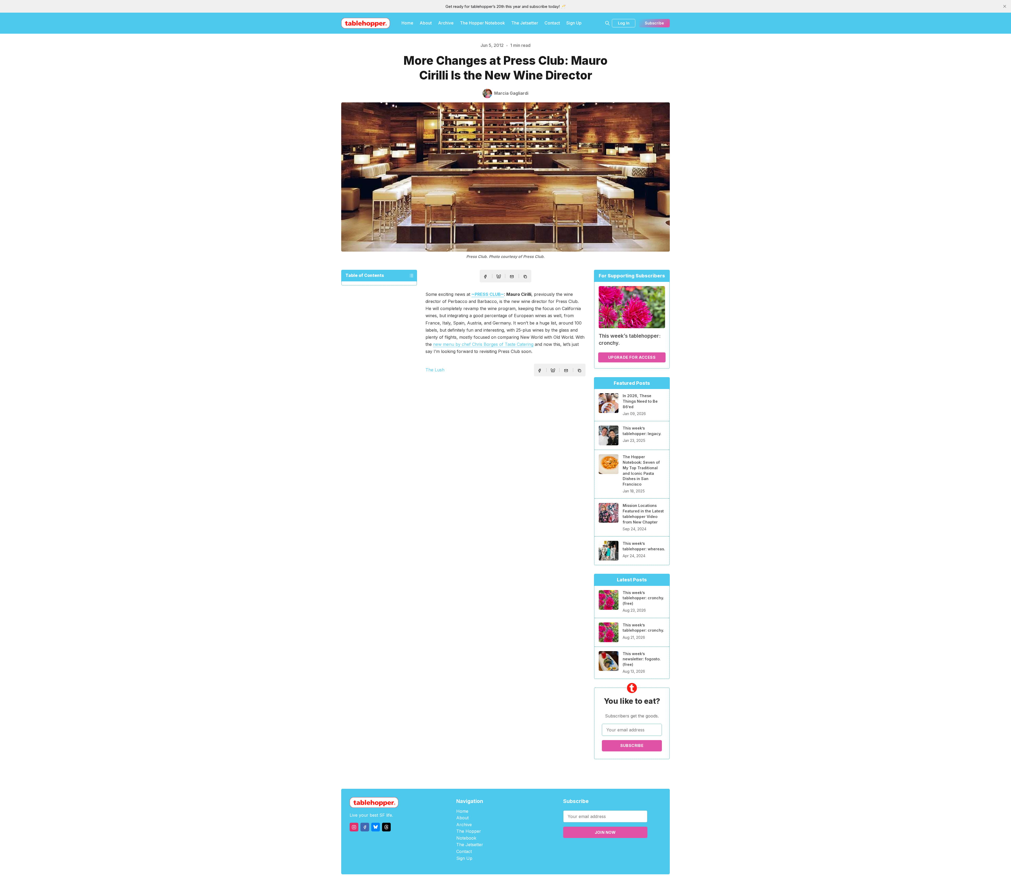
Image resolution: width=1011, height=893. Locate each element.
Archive (446, 23)
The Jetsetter (524, 23)
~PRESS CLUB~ (488, 294)
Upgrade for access (632, 357)
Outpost (533, 883)
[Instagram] (354, 827)
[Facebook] (364, 827)
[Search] (607, 23)
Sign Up (574, 23)
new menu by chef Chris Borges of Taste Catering (483, 344)
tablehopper (474, 883)
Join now (605, 832)
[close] (1004, 6)
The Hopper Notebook (482, 23)
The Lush (434, 369)
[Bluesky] (375, 827)
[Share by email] (511, 276)
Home (407, 23)
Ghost (518, 883)
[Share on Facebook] (485, 276)
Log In (624, 23)
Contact (552, 23)
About (426, 23)
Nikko (556, 883)
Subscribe (654, 23)
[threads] (386, 827)
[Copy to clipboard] (525, 277)
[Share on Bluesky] (499, 277)
